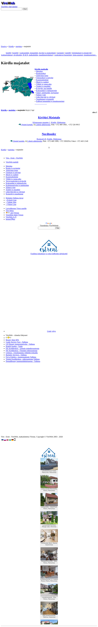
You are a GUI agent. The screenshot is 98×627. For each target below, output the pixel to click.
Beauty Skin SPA (12, 340)
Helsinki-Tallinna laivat (14, 198)
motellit (68, 53)
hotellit (8, 53)
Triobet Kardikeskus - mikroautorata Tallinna (23, 359)
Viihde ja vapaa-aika (44, 84)
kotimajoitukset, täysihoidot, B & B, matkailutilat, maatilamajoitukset (27, 55)
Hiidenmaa (61, 122)
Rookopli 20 (41, 139)
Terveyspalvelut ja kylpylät (16, 181)
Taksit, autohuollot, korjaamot (47, 93)
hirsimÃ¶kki (10, 219)
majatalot (60, 53)
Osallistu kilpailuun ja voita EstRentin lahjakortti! (49, 254)
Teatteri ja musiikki (43, 86)
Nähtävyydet (41, 95)
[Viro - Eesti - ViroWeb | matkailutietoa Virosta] (8, 4)
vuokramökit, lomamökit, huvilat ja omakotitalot (37, 53)
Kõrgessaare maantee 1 (41, 122)
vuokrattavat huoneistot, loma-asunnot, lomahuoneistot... (75, 55)
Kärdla (11, 46)
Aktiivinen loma (42, 76)
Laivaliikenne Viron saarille (16, 208)
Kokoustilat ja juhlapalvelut (46, 91)
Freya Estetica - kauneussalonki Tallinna (21, 357)
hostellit (15, 53)
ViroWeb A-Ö (11, 217)
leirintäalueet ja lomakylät (81, 53)
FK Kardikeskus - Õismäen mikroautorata (21, 351)
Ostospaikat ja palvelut (44, 78)
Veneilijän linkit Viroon (14, 215)
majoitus (19, 46)
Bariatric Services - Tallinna (16, 355)
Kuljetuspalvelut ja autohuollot (17, 185)
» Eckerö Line (11, 200)
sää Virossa (14, 213)
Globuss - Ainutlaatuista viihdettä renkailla (22, 353)
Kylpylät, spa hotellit (44, 88)
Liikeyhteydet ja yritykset (45, 97)
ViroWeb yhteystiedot (9, 7)
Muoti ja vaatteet (42, 82)
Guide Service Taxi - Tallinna (17, 342)
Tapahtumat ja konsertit (45, 99)
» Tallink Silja (11, 202)
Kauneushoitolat (42, 80)
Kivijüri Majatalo (49, 117)
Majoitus (39, 71)
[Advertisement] (49, 28)
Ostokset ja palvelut (13, 173)
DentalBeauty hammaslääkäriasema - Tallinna (23, 361)
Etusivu (4, 46)
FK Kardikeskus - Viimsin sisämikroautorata (22, 348)
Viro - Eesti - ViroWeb (14, 158)
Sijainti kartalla (27, 125)
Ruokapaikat (41, 73)
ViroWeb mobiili (12, 162)
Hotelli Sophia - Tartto (14, 346)
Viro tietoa (10, 211)
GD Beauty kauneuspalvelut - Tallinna (20, 344)
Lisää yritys (51, 331)
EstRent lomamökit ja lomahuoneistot (50, 101)
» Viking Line (11, 204)
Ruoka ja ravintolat (13, 168)
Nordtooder (49, 133)
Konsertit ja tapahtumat (14, 194)
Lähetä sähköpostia (42, 125)
